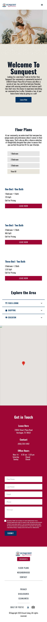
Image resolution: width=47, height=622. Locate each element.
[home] (9, 5)
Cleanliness (23, 598)
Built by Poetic (17, 607)
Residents (24, 559)
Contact (23, 577)
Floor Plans (23, 568)
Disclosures (23, 594)
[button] (42, 5)
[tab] (23, 153)
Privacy (23, 589)
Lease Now (23, 99)
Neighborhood (23, 572)
